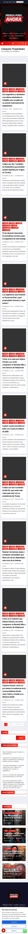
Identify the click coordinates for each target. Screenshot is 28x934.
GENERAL (5, 91)
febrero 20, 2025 (9, 700)
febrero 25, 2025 (9, 306)
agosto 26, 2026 (10, 820)
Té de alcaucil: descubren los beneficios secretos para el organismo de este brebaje (13, 236)
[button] (22, 43)
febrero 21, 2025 (9, 630)
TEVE (6, 830)
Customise (14, 926)
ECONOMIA (12, 89)
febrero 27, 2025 (9, 242)
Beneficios (5, 223)
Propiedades (21, 91)
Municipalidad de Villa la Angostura (13, 813)
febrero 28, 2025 (9, 175)
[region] (14, 920)
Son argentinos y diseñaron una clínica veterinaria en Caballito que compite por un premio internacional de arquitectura (13, 100)
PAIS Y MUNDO (12, 91)
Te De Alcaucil (6, 230)
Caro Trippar (7, 848)
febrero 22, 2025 (9, 563)
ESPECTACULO (20, 89)
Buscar (4, 732)
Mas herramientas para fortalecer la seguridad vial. (13, 818)
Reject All (14, 930)
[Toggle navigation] (13, 43)
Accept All (14, 922)
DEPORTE (5, 89)
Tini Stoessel (12, 830)
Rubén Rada (7, 866)
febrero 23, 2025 (9, 370)
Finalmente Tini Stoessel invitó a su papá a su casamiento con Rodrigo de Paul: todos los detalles (13, 759)
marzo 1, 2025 (8, 109)
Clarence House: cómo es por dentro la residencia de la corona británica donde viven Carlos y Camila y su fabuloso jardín (14, 691)
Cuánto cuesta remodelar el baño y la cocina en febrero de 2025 (13, 429)
